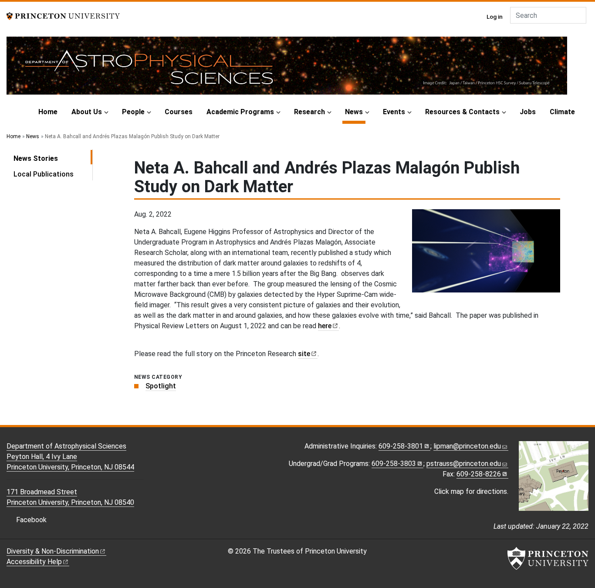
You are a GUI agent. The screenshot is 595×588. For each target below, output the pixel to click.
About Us (86, 112)
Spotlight (160, 386)
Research (309, 112)
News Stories (53, 158)
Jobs (528, 112)
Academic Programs (240, 112)
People (133, 112)
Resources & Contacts (462, 112)
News (355, 111)
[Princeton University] (63, 15)
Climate (562, 112)
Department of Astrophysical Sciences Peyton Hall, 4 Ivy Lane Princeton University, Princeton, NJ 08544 (70, 456)
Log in (495, 16)
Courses (179, 112)
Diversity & (53, 551)
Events (394, 112)
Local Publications (44, 174)
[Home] (287, 69)
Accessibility (34, 561)
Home (47, 112)
